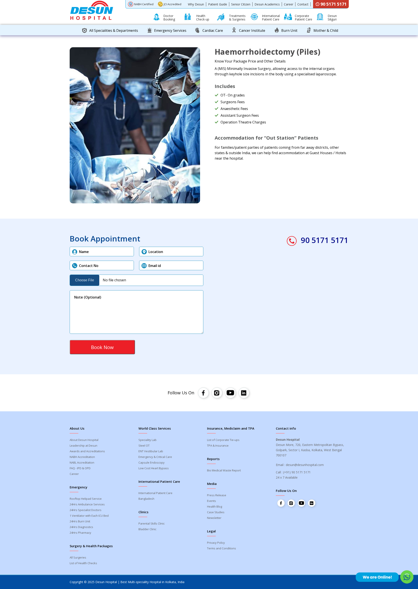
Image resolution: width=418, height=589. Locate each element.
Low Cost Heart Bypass (153, 468)
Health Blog (214, 506)
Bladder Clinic (147, 529)
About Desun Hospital (84, 440)
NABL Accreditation (82, 462)
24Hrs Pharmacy (80, 533)
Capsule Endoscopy (151, 462)
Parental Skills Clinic (151, 523)
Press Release (216, 495)
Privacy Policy (216, 543)
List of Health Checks (83, 563)
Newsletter (214, 518)
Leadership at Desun (83, 445)
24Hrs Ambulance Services (87, 504)
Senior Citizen (240, 4)
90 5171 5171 (333, 4)
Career (288, 4)
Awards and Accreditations (87, 451)
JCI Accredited (172, 4)
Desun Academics (267, 4)
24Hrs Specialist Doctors (85, 510)
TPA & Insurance (218, 445)
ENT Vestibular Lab (150, 451)
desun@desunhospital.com (305, 465)
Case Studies (215, 512)
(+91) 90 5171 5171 (297, 472)
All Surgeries (78, 557)
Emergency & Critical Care (155, 457)
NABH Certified (143, 4)
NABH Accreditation (82, 457)
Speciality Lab (147, 440)
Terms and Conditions (221, 548)
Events (211, 501)
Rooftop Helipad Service (86, 499)
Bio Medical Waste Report (224, 470)
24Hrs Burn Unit (80, 521)
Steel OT (144, 445)
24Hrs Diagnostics (81, 527)
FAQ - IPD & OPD (80, 468)
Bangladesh (146, 499)
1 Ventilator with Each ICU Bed (89, 516)
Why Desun (196, 4)
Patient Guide (217, 4)
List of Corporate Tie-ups (223, 440)
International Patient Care (155, 493)
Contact (302, 4)
